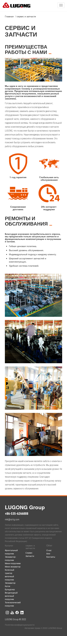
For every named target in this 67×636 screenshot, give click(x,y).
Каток (7, 586)
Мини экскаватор (12, 566)
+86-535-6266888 (16, 514)
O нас (49, 550)
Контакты (50, 556)
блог (48, 553)
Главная (9, 16)
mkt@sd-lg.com (12, 519)
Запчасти (30, 556)
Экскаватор (10, 582)
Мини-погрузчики (13, 563)
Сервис (29, 552)
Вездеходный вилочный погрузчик (11, 595)
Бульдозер (10, 589)
